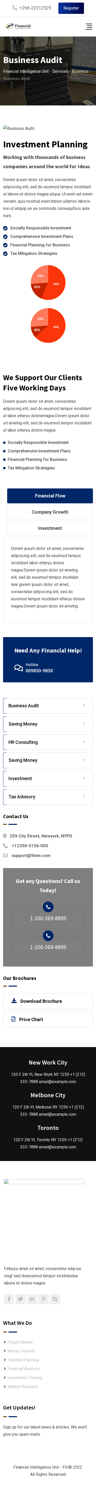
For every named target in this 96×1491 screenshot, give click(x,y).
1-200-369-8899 (48, 918)
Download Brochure (41, 1001)
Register (71, 8)
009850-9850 (39, 670)
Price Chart (31, 1019)
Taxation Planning (23, 1360)
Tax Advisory (21, 796)
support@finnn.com (31, 855)
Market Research (23, 1386)
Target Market (20, 1342)
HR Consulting (23, 742)
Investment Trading (25, 1377)
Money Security (22, 1351)
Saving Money (22, 724)
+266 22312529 (35, 8)
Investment (20, 778)
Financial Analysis (24, 1368)
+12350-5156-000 (30, 845)
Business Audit (23, 705)
